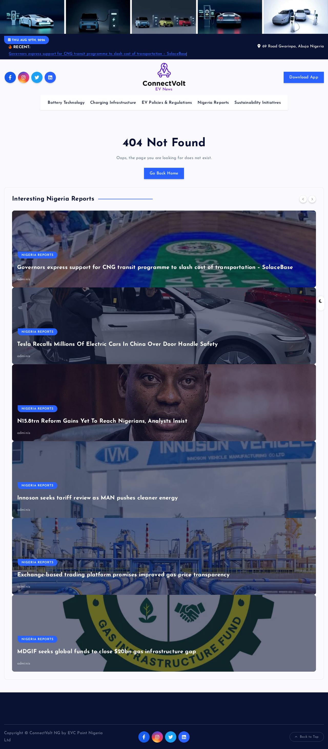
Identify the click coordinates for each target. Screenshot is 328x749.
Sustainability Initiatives (257, 103)
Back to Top (309, 736)
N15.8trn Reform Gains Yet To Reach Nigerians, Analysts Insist (102, 421)
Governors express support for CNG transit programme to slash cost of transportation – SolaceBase (98, 54)
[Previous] (303, 199)
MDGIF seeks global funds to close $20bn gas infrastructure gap (106, 652)
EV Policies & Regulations (167, 103)
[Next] (312, 199)
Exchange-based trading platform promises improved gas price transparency (123, 575)
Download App (303, 77)
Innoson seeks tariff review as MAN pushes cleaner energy (97, 498)
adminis (23, 279)
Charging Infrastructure (113, 103)
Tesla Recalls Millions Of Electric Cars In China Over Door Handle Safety (117, 344)
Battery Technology (66, 103)
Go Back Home (164, 173)
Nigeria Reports (213, 103)
